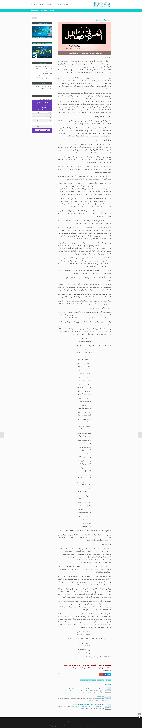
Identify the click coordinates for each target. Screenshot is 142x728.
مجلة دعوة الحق (83, 680)
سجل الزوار (52, 10)
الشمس (102, 680)
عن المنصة (46, 10)
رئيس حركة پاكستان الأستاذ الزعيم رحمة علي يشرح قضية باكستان (88, 704)
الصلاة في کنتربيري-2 (47, 73)
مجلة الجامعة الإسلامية (91, 680)
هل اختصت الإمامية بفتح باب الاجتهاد (44, 77)
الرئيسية (109, 17)
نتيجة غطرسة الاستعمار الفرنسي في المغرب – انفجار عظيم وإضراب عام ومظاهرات (84, 688)
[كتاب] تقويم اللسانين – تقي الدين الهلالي (43, 68)
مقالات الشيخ (104, 17)
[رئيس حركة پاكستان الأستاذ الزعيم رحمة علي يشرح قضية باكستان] (108, 707)
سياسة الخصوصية (34, 10)
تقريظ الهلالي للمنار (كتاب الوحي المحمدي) (43, 66)
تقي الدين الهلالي (107, 57)
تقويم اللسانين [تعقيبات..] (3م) (45, 75)
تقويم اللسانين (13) (48, 70)
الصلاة (98, 680)
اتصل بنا (41, 10)
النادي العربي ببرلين (99, 696)
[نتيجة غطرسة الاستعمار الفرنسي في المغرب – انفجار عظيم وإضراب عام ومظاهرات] (108, 690)
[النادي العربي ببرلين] (108, 698)
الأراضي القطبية (107, 680)
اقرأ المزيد (80, 692)
